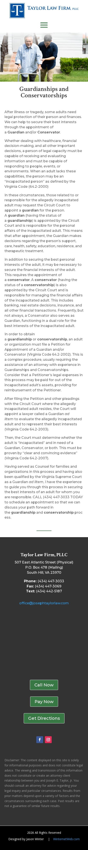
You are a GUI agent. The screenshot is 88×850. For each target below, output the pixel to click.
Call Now (44, 684)
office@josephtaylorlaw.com (44, 603)
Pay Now (44, 701)
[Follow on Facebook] (39, 739)
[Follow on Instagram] (48, 739)
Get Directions (44, 718)
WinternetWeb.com (66, 839)
